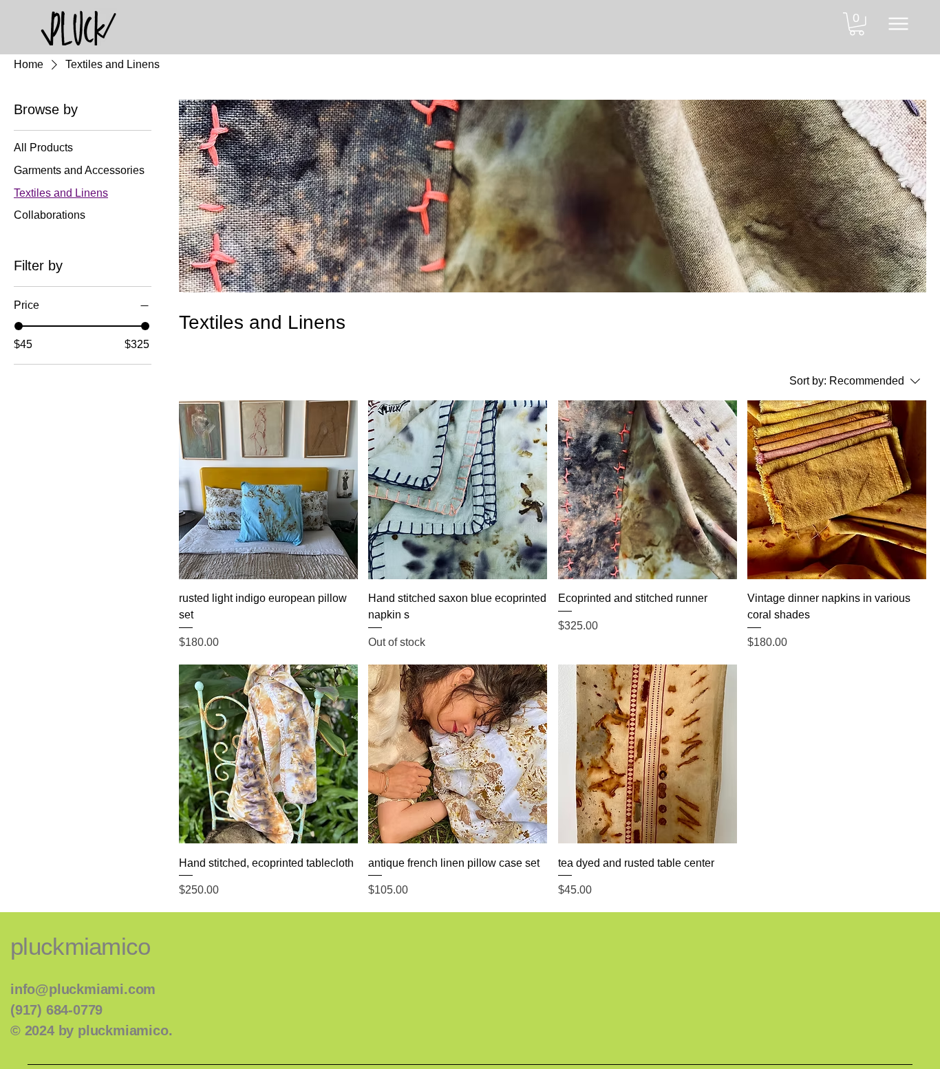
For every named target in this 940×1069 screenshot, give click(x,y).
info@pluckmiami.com (83, 989)
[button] (856, 24)
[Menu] (898, 24)
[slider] (18, 326)
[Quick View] (268, 489)
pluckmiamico (80, 946)
